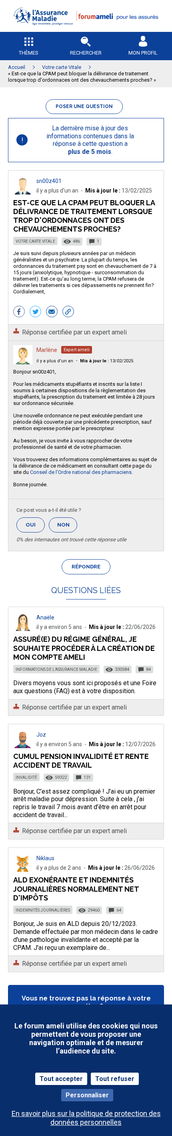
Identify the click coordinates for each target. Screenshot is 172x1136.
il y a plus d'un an (54, 361)
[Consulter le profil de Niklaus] (22, 869)
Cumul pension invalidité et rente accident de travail (81, 760)
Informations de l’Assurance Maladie (56, 669)
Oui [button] (35, 525)
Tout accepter (61, 1079)
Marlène (46, 350)
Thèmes (28, 53)
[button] (86, 30)
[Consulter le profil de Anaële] (22, 629)
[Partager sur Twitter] (35, 312)
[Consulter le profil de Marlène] (22, 362)
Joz (41, 734)
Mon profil (143, 53)
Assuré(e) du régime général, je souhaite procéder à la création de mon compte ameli (84, 648)
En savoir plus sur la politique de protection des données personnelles (86, 1117)
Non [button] (67, 527)
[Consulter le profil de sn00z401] (22, 192)
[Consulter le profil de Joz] (22, 746)
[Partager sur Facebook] (19, 312)
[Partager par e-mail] (52, 312)
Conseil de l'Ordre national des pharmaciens (81, 472)
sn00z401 (49, 181)
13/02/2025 (106, 361)
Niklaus (45, 858)
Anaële (45, 617)
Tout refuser (114, 1079)
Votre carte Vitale (35, 241)
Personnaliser (87, 1095)
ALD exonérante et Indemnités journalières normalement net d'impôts (76, 889)
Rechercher (86, 53)
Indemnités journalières (43, 910)
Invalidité (26, 777)
